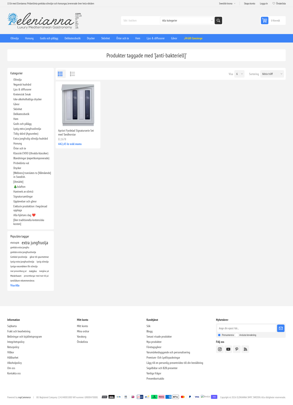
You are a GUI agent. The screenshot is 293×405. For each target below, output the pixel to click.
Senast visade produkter (159, 336)
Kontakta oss (14, 373)
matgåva (33, 271)
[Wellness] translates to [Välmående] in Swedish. (32, 175)
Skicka (281, 328)
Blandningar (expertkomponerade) (31, 158)
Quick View (70, 120)
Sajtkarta (12, 326)
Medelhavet (15, 275)
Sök (218, 20)
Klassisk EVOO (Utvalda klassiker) (30, 153)
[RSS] (245, 349)
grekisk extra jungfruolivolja (23, 252)
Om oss (11, 368)
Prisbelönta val (21, 163)
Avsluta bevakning (247, 335)
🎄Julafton (19, 187)
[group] (78, 103)
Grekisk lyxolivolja (18, 256)
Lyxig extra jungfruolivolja (27, 129)
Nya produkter (154, 342)
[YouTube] (228, 349)
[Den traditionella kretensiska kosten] (28, 222)
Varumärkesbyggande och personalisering (168, 352)
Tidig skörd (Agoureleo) (25, 134)
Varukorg (81, 336)
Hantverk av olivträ (23, 191)
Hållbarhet (12, 357)
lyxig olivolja (42, 261)
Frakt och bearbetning (18, 331)
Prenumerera (228, 335)
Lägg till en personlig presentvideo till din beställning (174, 363)
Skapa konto (249, 3)
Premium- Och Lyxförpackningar (163, 357)
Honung (17, 143)
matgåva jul (44, 271)
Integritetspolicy (15, 342)
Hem (15, 119)
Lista (71, 74)
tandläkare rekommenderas (22, 280)
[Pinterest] (237, 349)
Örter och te (19, 148)
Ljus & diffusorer (22, 89)
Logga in (264, 3)
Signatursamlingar (23, 196)
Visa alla (14, 285)
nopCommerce (24, 397)
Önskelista (82, 342)
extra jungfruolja (35, 242)
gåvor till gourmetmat (39, 256)
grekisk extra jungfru (19, 247)
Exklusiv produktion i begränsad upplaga (30, 208)
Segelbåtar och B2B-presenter (162, 368)
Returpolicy (13, 347)
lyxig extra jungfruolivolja (22, 261)
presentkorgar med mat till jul (36, 275)
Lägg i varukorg (85, 120)
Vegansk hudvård (22, 84)
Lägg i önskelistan (63, 120)
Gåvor (16, 104)
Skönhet (17, 109)
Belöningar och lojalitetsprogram (24, 336)
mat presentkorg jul (18, 271)
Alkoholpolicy (14, 363)
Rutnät (61, 74)
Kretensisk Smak (22, 94)
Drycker (17, 168)
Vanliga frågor (153, 373)
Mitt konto (82, 326)
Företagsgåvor (153, 347)
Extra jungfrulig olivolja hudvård (30, 138)
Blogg (149, 331)
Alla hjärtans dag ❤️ (24, 215)
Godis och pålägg (22, 124)
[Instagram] (220, 349)
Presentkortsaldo (155, 378)
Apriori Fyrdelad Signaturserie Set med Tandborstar (76, 132)
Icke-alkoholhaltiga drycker (27, 99)
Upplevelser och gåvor (25, 201)
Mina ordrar (83, 331)
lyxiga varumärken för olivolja (23, 266)
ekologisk (14, 242)
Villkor (10, 352)
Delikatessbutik (21, 114)
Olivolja (17, 79)
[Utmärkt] (18, 182)
